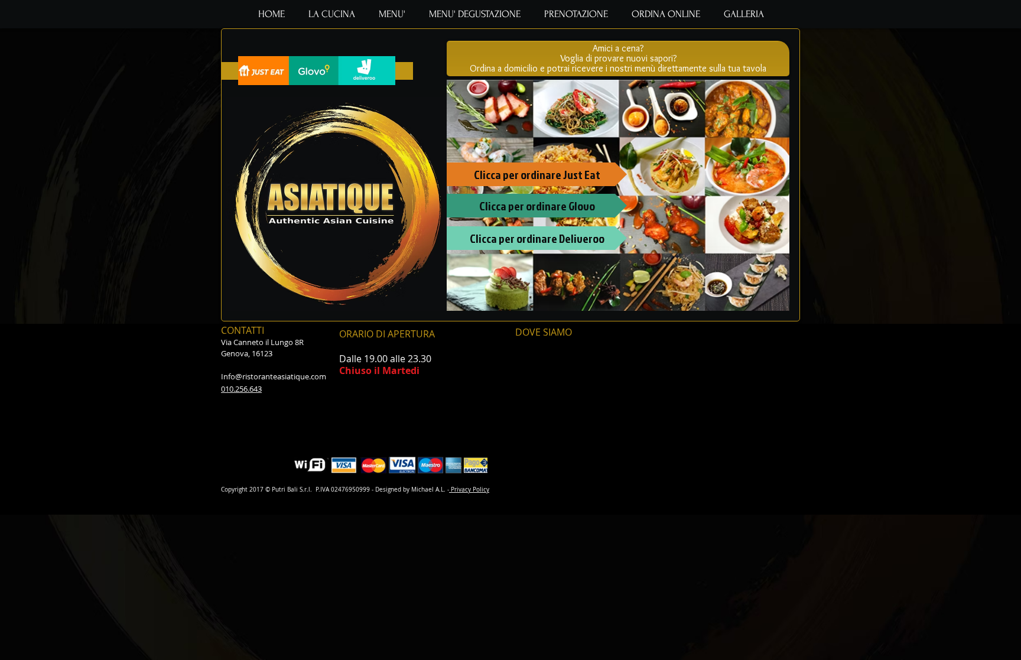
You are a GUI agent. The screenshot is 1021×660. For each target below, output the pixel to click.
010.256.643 (241, 388)
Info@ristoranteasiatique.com (273, 376)
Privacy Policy (469, 489)
